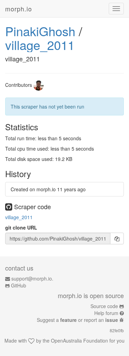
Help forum (106, 312)
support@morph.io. (32, 278)
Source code (104, 306)
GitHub (18, 285)
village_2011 (40, 44)
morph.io (18, 8)
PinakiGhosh (40, 31)
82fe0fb (117, 330)
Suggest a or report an (77, 319)
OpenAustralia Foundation (79, 340)
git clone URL (21, 227)
